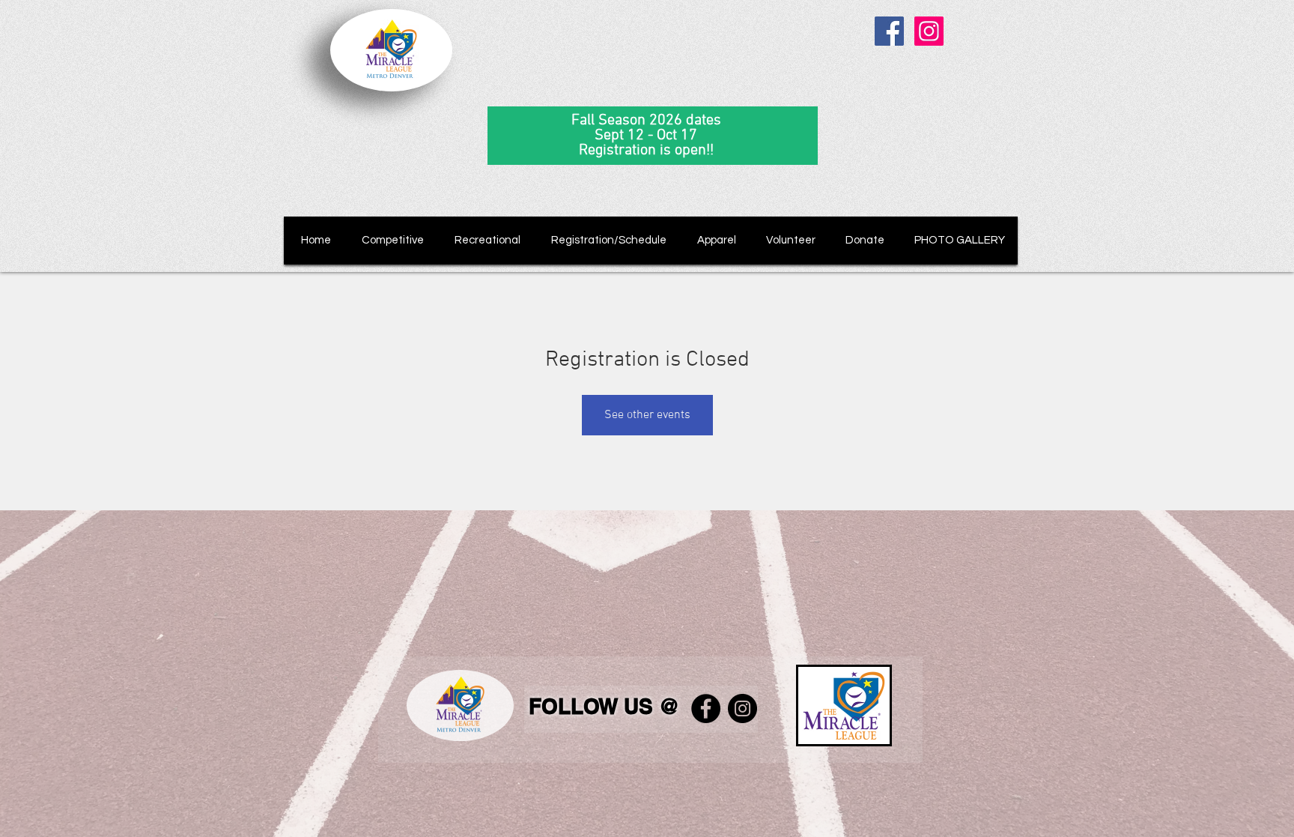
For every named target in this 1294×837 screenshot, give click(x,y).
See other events (647, 415)
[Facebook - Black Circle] (705, 708)
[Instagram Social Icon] (929, 31)
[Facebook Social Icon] (889, 31)
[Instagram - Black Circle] (742, 708)
